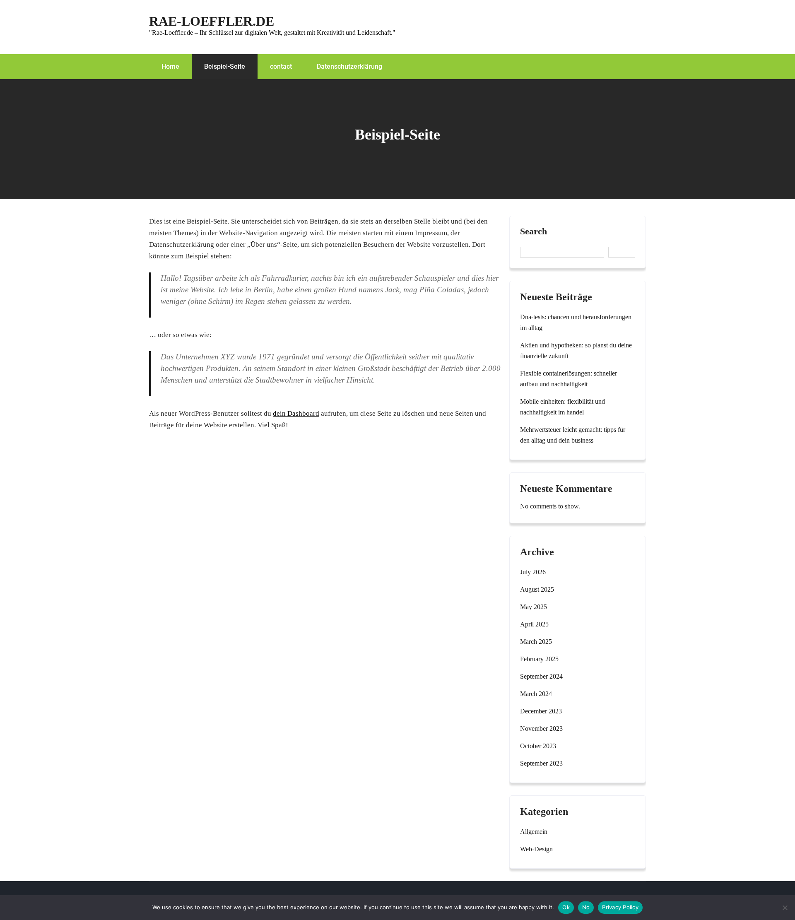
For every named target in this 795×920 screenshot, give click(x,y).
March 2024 (536, 693)
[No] (785, 907)
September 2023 (541, 763)
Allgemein (533, 831)
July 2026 (533, 572)
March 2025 (536, 641)
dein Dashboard (296, 413)
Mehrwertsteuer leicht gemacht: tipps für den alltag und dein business (572, 435)
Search (533, 231)
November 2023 (541, 728)
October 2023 (538, 745)
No (586, 907)
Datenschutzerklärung (349, 66)
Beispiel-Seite (224, 66)
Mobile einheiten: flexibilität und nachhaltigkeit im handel (562, 407)
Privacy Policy (620, 907)
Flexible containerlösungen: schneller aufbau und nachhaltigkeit (568, 379)
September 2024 (541, 676)
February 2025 (539, 658)
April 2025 (534, 624)
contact (281, 66)
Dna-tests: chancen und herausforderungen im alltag (575, 322)
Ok (566, 907)
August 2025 (537, 589)
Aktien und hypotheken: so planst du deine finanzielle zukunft (576, 350)
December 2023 (541, 711)
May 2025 (533, 606)
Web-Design (536, 849)
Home (170, 66)
